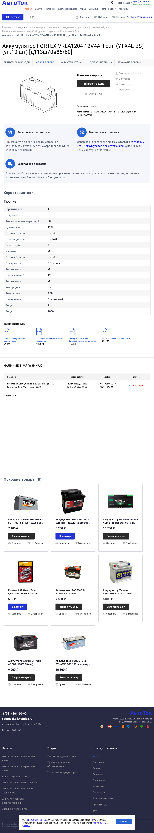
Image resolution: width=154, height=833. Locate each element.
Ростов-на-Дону (123, 3)
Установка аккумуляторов (62, 772)
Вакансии (94, 9)
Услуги (38, 9)
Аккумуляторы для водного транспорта (18, 790)
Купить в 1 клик (95, 93)
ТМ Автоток (99, 804)
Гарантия (97, 774)
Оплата (96, 768)
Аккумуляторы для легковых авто (18, 758)
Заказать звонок (141, 4)
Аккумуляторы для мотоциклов (20, 782)
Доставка (98, 762)
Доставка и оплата (67, 9)
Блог (95, 810)
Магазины (50, 9)
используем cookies (36, 820)
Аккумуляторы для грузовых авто (18, 768)
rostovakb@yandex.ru (17, 719)
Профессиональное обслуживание (58, 764)
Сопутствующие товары (16, 776)
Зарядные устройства (15, 808)
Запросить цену (93, 83)
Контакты (124, 9)
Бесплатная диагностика (61, 756)
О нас (83, 9)
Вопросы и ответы (103, 798)
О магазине (98, 780)
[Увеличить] (38, 95)
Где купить (98, 792)
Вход (133, 17)
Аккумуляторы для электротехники (13, 800)
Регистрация (144, 17)
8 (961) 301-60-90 (141, 1)
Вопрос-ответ (109, 9)
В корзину (65, 536)
